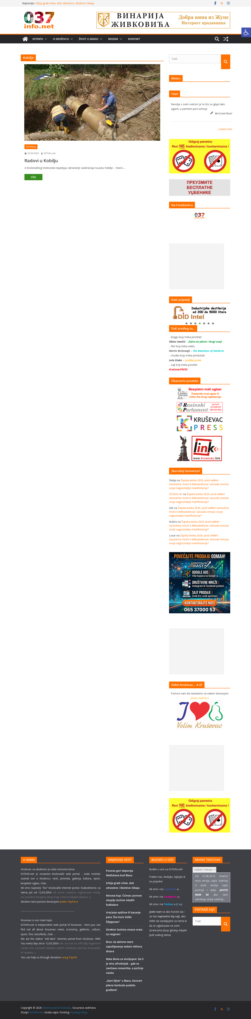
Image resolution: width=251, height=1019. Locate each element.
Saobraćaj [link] (31, 146)
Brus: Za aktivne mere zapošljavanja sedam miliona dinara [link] (124, 946)
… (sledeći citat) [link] (224, 129)
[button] (45, 39)
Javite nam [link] (155, 911)
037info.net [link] (49, 153)
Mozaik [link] (113, 39)
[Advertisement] (196, 266)
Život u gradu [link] (88, 39)
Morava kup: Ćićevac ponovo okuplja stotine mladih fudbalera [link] (124, 900)
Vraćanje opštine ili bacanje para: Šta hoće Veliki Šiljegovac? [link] (123, 917)
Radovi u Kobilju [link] (41, 160)
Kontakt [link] (134, 39)
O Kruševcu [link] (61, 39)
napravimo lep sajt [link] (169, 916)
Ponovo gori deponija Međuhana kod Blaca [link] (61, 3)
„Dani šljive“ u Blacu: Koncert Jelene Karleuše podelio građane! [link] (124, 985)
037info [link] (38, 39)
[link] (246, 32)
